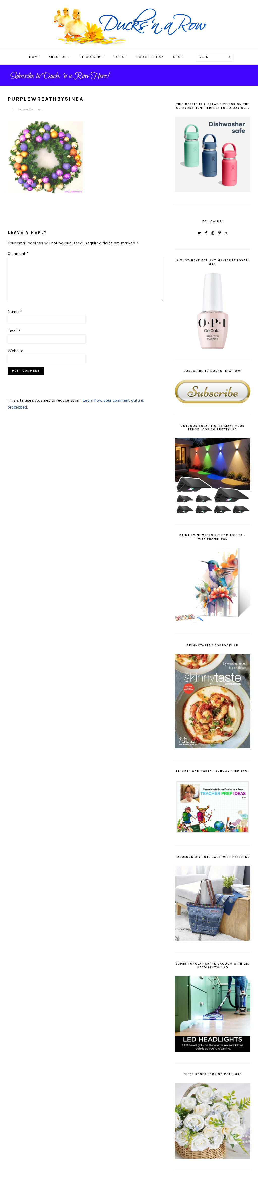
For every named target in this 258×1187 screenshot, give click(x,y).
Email (14, 331)
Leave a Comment (30, 109)
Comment (18, 253)
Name (15, 311)
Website (16, 350)
